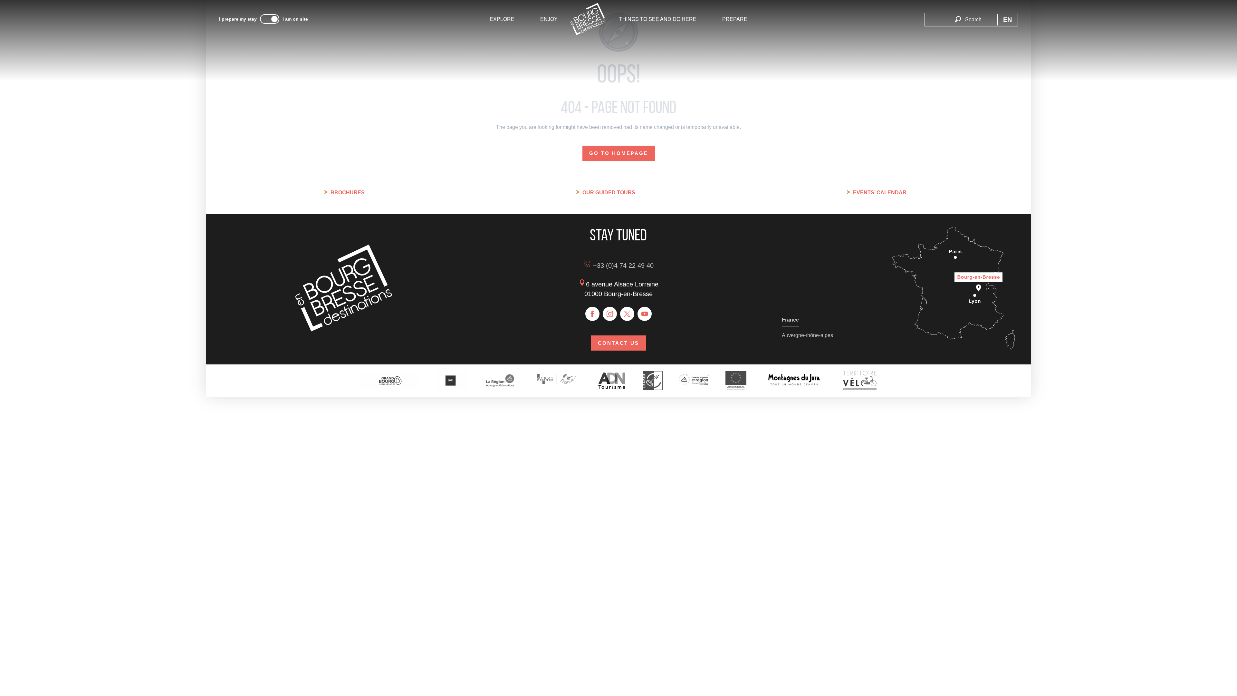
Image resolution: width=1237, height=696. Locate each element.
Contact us (618, 343)
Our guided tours (608, 192)
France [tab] (790, 320)
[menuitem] (502, 19)
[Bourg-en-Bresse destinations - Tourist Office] (343, 330)
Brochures (348, 192)
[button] (973, 15)
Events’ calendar (879, 192)
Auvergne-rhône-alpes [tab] (807, 335)
